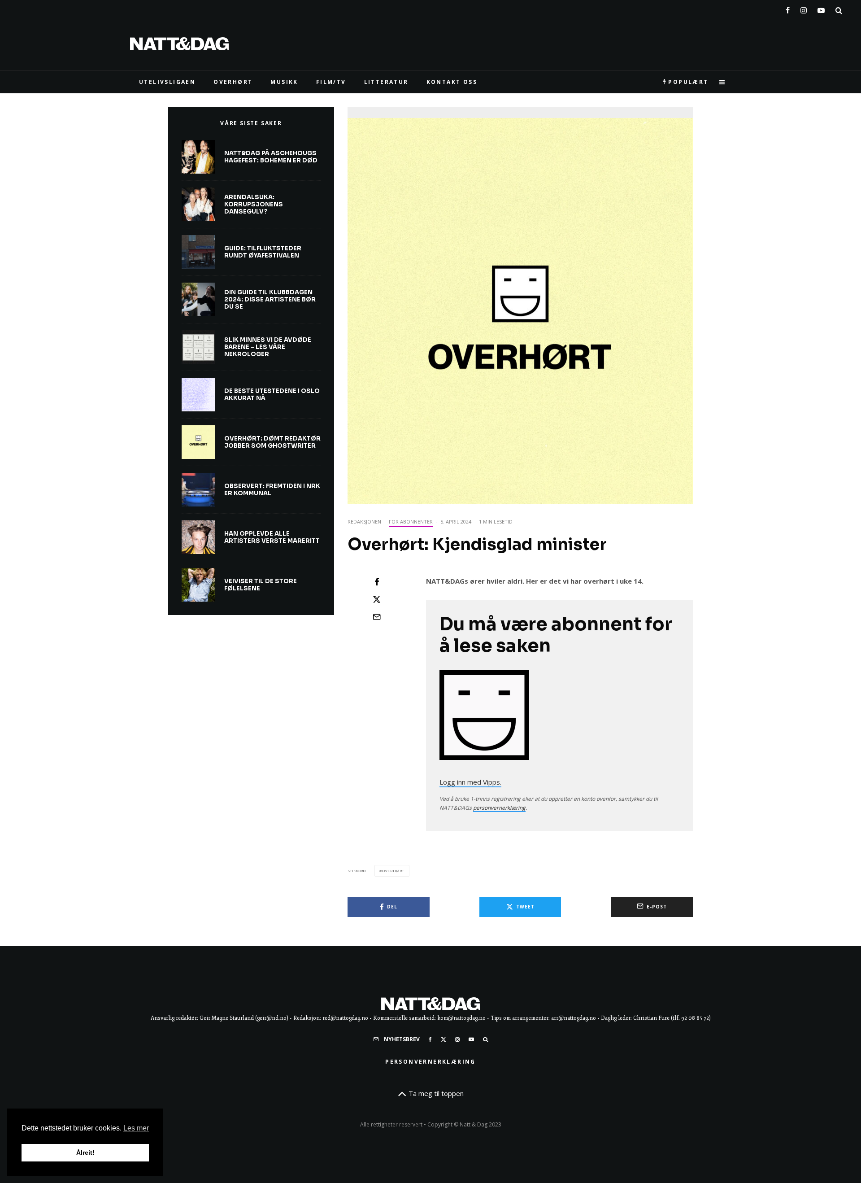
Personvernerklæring (430, 1061)
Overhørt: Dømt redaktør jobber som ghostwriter (272, 442)
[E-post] (377, 617)
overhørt (393, 870)
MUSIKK (284, 82)
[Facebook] (787, 8)
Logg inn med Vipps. (470, 781)
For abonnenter (411, 521)
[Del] (377, 582)
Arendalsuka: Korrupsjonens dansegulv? (253, 204)
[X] (443, 1039)
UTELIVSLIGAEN (167, 82)
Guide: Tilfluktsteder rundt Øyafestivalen (262, 252)
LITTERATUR (386, 82)
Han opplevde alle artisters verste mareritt (272, 537)
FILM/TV (331, 82)
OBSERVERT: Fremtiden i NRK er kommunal (272, 490)
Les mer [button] (136, 1128)
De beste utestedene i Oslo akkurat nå (272, 395)
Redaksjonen (364, 521)
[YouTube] (821, 8)
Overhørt (232, 82)
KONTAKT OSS (451, 82)
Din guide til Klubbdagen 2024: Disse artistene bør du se (270, 299)
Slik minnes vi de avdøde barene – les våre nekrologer (267, 347)
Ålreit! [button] (85, 1152)
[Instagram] (803, 8)
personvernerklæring (499, 808)
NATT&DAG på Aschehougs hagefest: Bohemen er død (270, 157)
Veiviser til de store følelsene (260, 585)
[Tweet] (377, 599)
